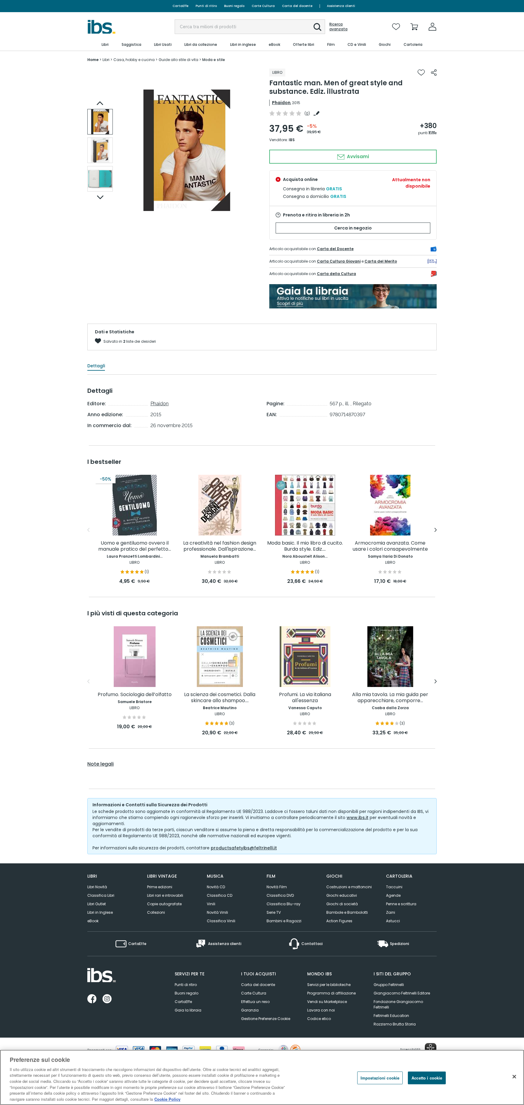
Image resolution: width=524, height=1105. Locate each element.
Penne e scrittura (401, 903)
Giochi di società (342, 903)
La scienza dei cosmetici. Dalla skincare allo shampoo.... (219, 698)
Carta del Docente (335, 248)
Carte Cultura (263, 6)
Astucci (393, 920)
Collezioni (156, 912)
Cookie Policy (167, 1099)
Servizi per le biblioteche (329, 984)
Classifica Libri (100, 895)
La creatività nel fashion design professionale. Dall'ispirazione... (219, 546)
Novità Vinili (217, 912)
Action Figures (339, 920)
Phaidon (281, 103)
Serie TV (274, 912)
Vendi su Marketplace (327, 1001)
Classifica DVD (280, 895)
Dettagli (96, 366)
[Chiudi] (514, 1076)
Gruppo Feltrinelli (389, 984)
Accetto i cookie (426, 1078)
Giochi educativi (341, 895)
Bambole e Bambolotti (347, 912)
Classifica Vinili (221, 920)
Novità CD (216, 886)
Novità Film (277, 886)
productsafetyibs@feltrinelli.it (244, 848)
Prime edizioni (159, 886)
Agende (393, 895)
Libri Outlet (96, 903)
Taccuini (394, 886)
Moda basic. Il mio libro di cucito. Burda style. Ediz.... (305, 546)
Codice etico (319, 1018)
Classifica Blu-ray (284, 903)
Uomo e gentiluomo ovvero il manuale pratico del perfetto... (134, 546)
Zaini (390, 912)
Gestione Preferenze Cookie (265, 1018)
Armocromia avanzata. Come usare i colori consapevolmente (390, 546)
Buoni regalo (234, 6)
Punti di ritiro (206, 6)
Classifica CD (219, 895)
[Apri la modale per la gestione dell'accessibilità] (431, 1049)
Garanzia (250, 1010)
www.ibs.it (357, 817)
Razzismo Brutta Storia (395, 1024)
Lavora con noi (321, 1010)
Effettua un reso (255, 1001)
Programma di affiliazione (331, 993)
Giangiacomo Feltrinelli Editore (402, 993)
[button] (317, 27)
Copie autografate (164, 903)
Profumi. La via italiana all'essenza (305, 698)
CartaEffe (180, 6)
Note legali (100, 764)
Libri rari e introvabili (165, 895)
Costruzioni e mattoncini (349, 886)
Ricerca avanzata (338, 27)
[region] (262, 1077)
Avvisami (357, 156)
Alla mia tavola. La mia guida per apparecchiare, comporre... (390, 698)
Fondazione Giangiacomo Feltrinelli (398, 1004)
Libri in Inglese (100, 912)
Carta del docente (297, 6)
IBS (292, 139)
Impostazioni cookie (380, 1078)
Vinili (211, 903)
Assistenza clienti (341, 6)
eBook (93, 920)
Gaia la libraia (188, 1010)
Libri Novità (97, 886)
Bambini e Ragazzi (284, 920)
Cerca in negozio (353, 228)
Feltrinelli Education (391, 1015)
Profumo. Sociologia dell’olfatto (135, 695)
